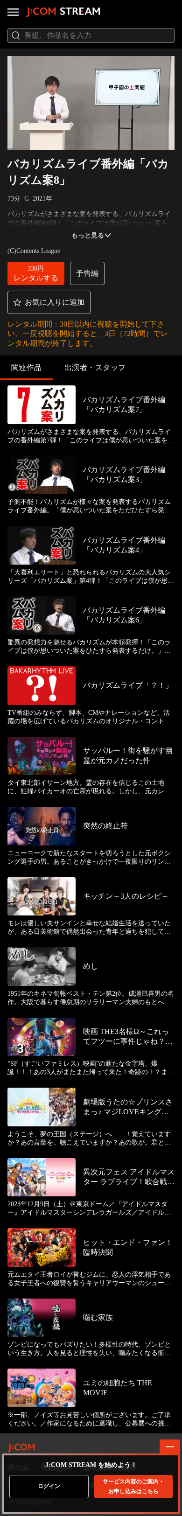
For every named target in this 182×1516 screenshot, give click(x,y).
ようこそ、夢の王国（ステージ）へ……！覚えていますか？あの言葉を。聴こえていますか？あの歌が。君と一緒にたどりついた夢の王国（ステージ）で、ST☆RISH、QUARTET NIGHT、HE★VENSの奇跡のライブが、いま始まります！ (90, 1139)
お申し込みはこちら (133, 1486)
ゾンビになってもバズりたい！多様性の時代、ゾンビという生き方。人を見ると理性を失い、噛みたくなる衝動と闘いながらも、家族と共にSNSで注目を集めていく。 (89, 1349)
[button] (35, 273)
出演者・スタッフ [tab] (95, 367)
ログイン (49, 1486)
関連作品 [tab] (26, 367)
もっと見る (87, 235)
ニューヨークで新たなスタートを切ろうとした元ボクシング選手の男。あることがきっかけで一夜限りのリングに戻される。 (89, 858)
